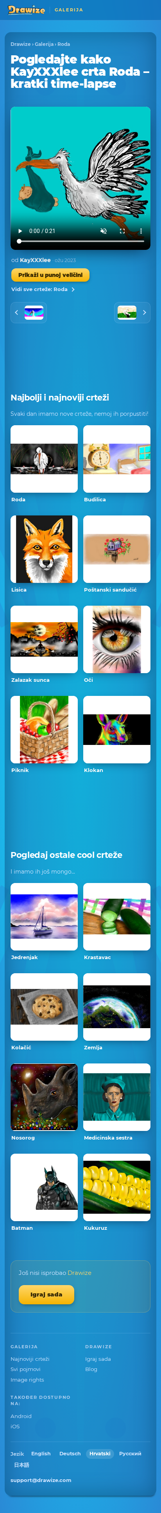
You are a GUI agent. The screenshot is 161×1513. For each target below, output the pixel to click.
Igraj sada (46, 1294)
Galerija (44, 44)
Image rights (27, 1379)
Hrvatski (100, 1454)
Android (21, 1416)
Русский (130, 1454)
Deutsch (70, 1454)
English (41, 1454)
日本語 (21, 1465)
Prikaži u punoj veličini (50, 275)
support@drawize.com (41, 1480)
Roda (63, 44)
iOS (15, 1426)
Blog (91, 1369)
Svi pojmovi (26, 1369)
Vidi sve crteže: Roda (39, 289)
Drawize (21, 44)
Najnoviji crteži (30, 1359)
